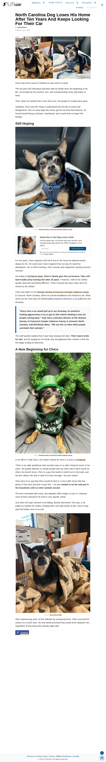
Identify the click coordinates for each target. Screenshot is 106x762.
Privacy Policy (42, 756)
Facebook (80, 460)
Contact (76, 756)
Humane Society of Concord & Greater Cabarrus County (55, 229)
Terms (51, 756)
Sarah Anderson (22, 27)
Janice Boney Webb (56, 615)
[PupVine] (12, 5)
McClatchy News (35, 276)
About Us (31, 756)
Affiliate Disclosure (63, 756)
